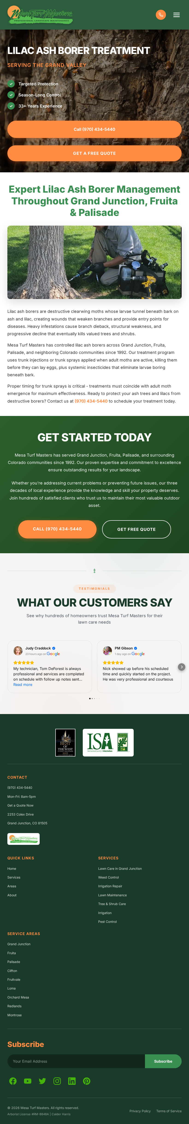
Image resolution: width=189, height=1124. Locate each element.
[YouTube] (27, 1081)
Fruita (11, 953)
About (12, 895)
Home (11, 868)
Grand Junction (18, 944)
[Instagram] (57, 1081)
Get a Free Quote (94, 153)
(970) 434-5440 (91, 401)
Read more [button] (22, 684)
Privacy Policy (140, 1111)
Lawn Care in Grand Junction (120, 868)
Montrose (14, 1015)
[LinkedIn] (71, 1081)
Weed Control (108, 877)
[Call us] (161, 15)
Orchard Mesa (18, 997)
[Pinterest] (86, 1081)
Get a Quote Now (20, 805)
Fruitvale (13, 979)
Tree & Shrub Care (112, 904)
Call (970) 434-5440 (94, 129)
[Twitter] (42, 1081)
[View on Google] (18, 650)
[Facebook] (12, 1081)
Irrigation (105, 913)
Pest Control (107, 922)
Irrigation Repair (110, 886)
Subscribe (163, 1061)
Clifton (12, 971)
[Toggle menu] (176, 15)
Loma (11, 988)
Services (13, 877)
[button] (7, 667)
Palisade (13, 962)
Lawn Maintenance (112, 895)
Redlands (14, 1006)
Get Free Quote (136, 529)
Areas (11, 886)
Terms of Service (169, 1111)
